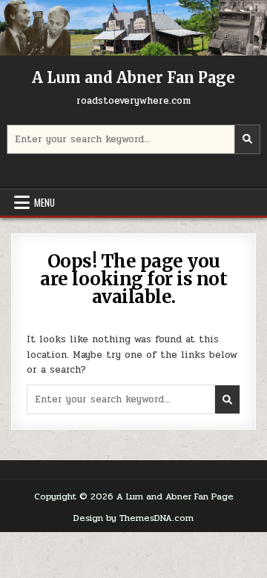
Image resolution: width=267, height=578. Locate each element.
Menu (44, 202)
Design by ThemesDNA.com (133, 518)
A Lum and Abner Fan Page (133, 77)
